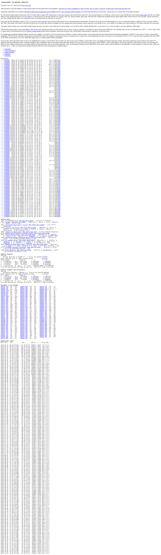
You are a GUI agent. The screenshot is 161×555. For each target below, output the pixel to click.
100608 (42, 318)
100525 (42, 286)
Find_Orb (28, 5)
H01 (59, 75)
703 (59, 60)
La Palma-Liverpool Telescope (15, 247)
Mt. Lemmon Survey (11, 240)
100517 (3, 296)
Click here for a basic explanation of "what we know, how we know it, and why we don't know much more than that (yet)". (94, 8)
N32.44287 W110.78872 (26, 240)
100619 (42, 328)
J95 (59, 88)
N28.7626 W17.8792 (34, 247)
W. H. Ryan (7, 245)
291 (59, 178)
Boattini (7, 241)
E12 (59, 125)
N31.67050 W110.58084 (36, 225)
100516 (3, 286)
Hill (26, 229)
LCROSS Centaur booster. (33, 31)
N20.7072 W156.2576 (38, 237)
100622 (42, 331)
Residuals (7, 54)
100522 (22, 286)
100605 (42, 299)
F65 (59, 158)
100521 (3, 325)
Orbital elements (9, 52)
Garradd (18, 241)
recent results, (143, 15)
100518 (3, 318)
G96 (59, 70)
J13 (59, 183)
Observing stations (9, 50)
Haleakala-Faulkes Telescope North (17, 237)
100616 (42, 323)
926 (59, 85)
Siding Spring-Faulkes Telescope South (19, 233)
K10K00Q (5, 60)
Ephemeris (7, 55)
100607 (42, 311)
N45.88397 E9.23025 (18, 222)
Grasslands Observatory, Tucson (16, 225)
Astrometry (7, 49)
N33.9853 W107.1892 (40, 244)
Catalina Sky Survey (12, 227)
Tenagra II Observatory (13, 232)
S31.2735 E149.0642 (28, 234)
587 (59, 142)
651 (59, 65)
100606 (42, 303)
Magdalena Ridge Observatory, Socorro (18, 244)
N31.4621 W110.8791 (30, 232)
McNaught (54, 234)
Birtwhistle (47, 250)
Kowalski (7, 243)
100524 (22, 310)
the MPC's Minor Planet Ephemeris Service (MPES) (40, 12)
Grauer (39, 241)
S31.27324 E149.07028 (41, 233)
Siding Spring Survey (12, 234)
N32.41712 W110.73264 (28, 227)
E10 (59, 198)
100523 (22, 304)
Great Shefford (10, 250)
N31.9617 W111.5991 (26, 220)
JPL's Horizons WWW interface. (71, 12)
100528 (42, 288)
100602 (42, 290)
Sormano (7, 222)
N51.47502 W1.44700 (24, 250)
